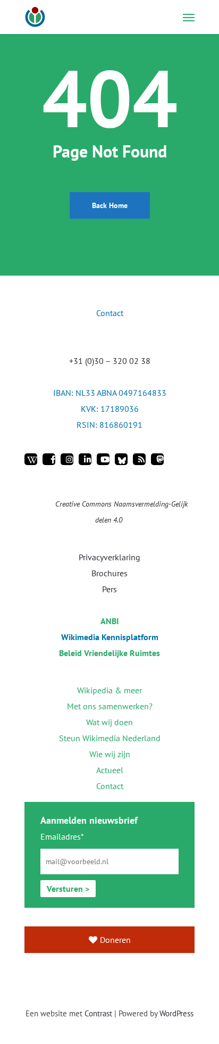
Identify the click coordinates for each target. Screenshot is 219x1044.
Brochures (109, 573)
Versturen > (68, 888)
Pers (109, 589)
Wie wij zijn (109, 754)
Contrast (98, 1013)
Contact (109, 786)
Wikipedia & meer (109, 690)
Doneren (115, 939)
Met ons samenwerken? (110, 706)
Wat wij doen (109, 722)
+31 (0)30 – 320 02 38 (109, 360)
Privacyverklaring (109, 557)
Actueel (109, 770)
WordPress (176, 1013)
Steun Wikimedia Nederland (110, 738)
